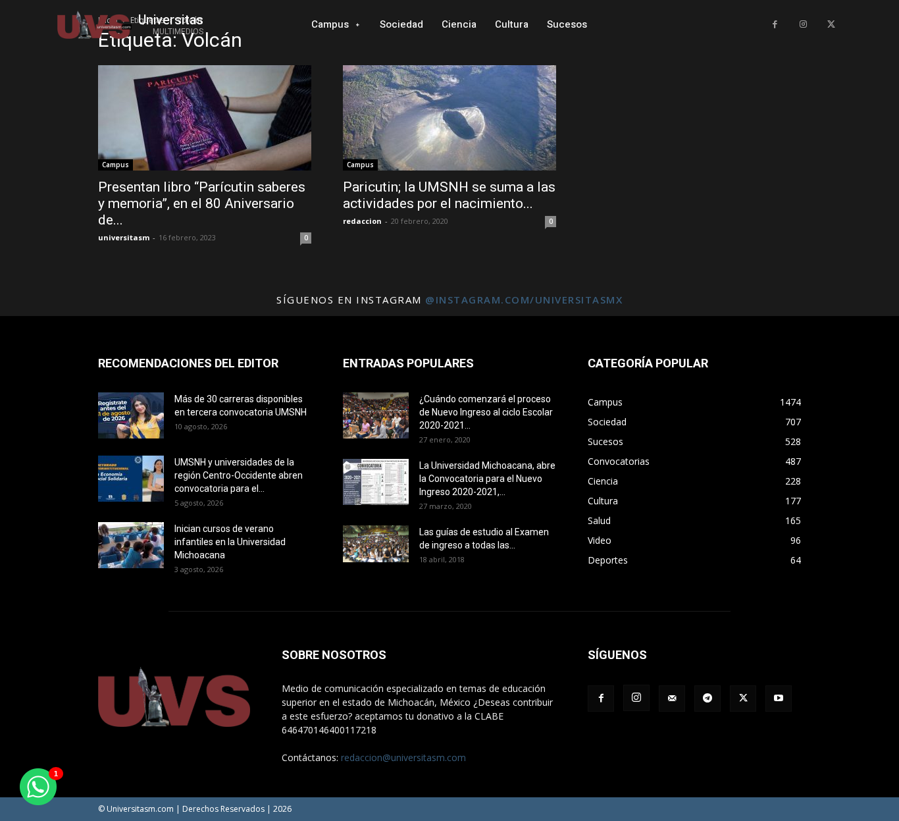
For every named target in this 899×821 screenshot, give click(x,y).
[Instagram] (803, 25)
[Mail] (672, 698)
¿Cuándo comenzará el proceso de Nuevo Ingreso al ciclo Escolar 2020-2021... (486, 412)
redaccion (362, 221)
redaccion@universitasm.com (403, 757)
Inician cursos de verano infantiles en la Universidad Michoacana (230, 541)
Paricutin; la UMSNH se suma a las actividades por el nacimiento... (449, 195)
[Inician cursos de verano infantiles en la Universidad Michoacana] (131, 545)
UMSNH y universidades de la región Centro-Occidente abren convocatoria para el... (238, 475)
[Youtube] (778, 698)
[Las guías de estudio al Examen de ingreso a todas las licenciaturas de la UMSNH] (376, 543)
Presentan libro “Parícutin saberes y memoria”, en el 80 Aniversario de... (201, 203)
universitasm (123, 237)
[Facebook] (775, 25)
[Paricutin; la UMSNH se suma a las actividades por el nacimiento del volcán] (449, 118)
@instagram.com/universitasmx (524, 299)
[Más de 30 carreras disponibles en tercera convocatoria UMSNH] (131, 415)
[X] (831, 25)
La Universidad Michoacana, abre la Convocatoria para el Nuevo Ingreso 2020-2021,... (487, 478)
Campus (115, 164)
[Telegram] (707, 698)
